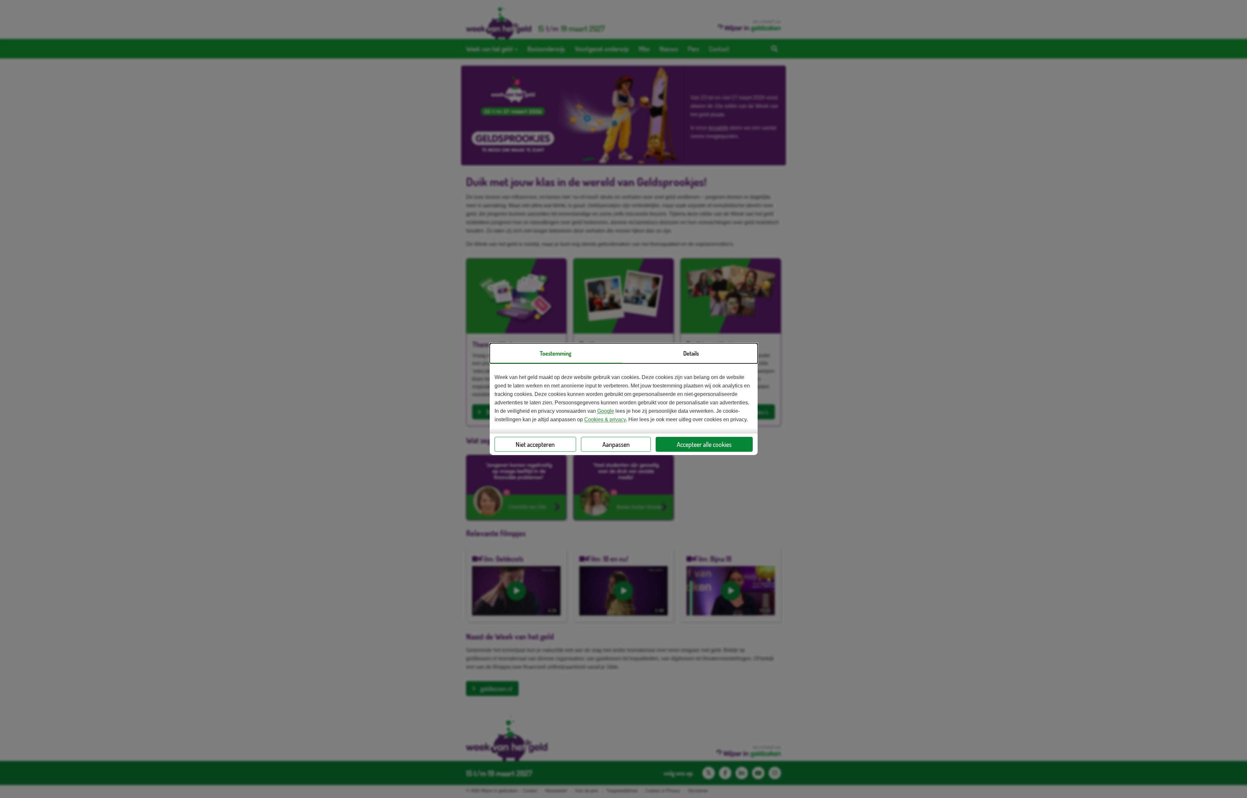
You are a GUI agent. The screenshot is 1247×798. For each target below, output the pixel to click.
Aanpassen (616, 444)
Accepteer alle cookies (704, 444)
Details (691, 353)
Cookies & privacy (605, 419)
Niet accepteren (535, 444)
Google (605, 411)
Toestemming (555, 353)
